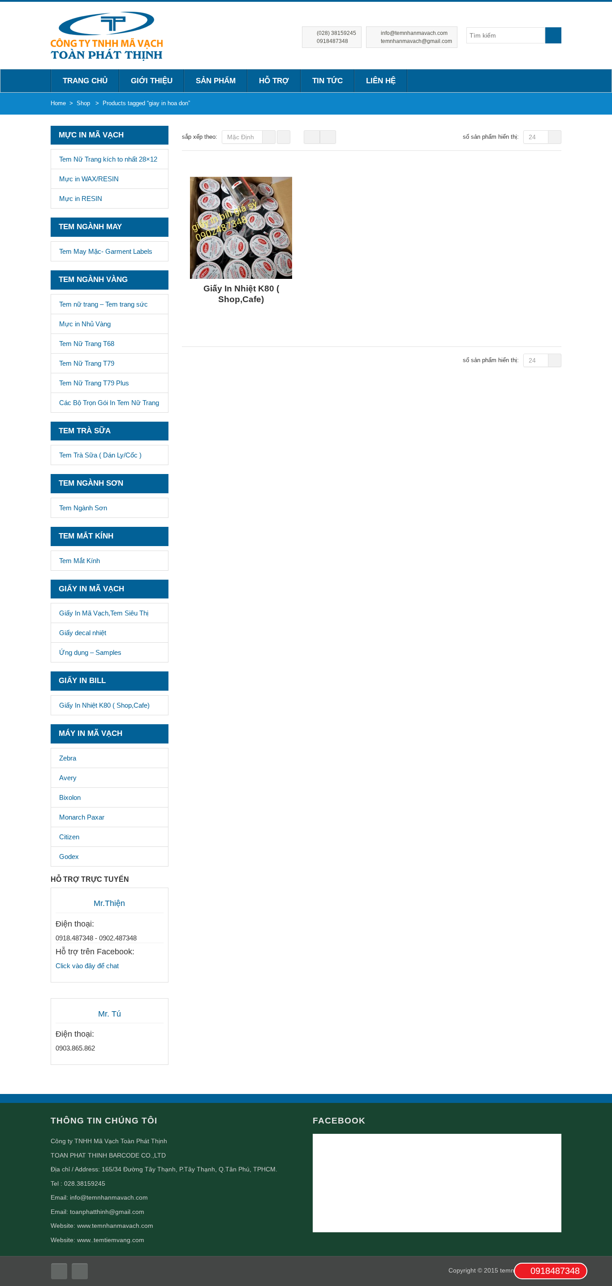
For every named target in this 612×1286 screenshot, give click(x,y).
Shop (83, 103)
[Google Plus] (80, 1271)
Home (58, 103)
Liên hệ (381, 81)
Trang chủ (85, 81)
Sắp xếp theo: (199, 136)
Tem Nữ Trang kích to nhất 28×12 (108, 159)
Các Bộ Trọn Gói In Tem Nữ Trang (109, 402)
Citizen (69, 837)
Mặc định (240, 137)
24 (532, 137)
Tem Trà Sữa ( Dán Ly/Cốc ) (100, 455)
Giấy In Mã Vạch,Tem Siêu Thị (103, 613)
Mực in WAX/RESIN (89, 179)
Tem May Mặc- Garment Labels (105, 251)
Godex (69, 856)
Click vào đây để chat (87, 966)
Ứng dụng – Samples (90, 652)
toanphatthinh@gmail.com (107, 1211)
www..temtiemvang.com (110, 1239)
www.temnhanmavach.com (115, 1225)
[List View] (328, 137)
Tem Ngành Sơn (83, 508)
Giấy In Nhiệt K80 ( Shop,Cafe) (104, 705)
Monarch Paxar (81, 817)
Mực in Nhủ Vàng (85, 324)
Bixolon (70, 797)
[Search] (553, 35)
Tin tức (327, 81)
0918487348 (555, 1271)
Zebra (67, 758)
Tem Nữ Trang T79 (86, 363)
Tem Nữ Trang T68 (86, 343)
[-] (107, 35)
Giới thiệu (151, 81)
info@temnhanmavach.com (109, 1197)
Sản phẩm (216, 81)
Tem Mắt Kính (79, 560)
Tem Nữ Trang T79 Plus (94, 383)
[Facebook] (59, 1271)
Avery (68, 778)
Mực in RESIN (80, 198)
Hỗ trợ (274, 81)
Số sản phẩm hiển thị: (491, 136)
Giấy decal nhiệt (82, 633)
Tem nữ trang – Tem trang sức (103, 304)
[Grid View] (312, 137)
